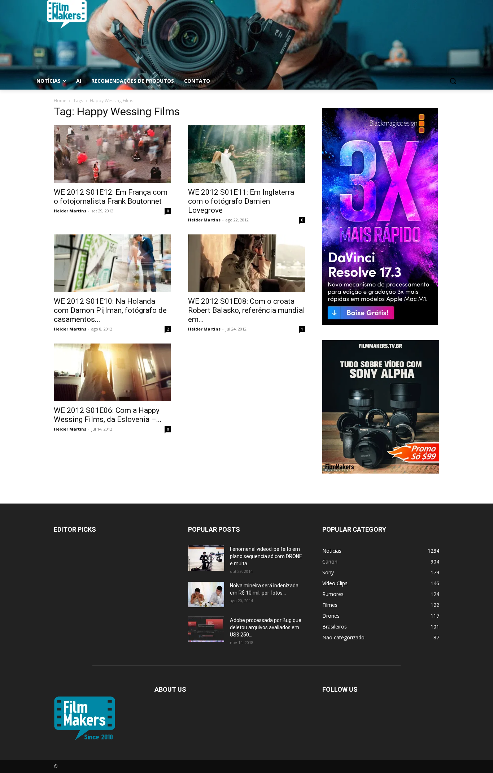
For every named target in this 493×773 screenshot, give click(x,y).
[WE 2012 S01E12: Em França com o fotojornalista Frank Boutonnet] (112, 154)
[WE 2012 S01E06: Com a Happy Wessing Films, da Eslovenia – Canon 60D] (112, 372)
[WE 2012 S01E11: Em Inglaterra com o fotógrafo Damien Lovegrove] (246, 154)
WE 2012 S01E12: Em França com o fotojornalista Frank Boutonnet (110, 197)
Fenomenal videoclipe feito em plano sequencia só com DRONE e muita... (266, 556)
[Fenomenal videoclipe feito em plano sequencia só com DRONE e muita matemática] (206, 558)
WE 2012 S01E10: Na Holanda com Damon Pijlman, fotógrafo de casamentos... (110, 310)
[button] (453, 81)
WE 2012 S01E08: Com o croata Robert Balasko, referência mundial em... (246, 310)
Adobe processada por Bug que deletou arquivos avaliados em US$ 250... (265, 627)
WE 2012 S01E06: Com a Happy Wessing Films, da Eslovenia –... (108, 415)
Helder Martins (70, 210)
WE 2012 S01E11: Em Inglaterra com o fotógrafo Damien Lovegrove (241, 201)
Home (60, 101)
